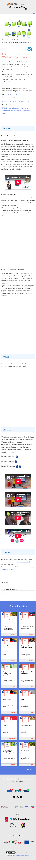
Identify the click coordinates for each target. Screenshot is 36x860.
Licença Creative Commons (22, 855)
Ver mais (29, 769)
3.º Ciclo (4, 108)
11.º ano (27, 101)
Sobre (4, 779)
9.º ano (15, 101)
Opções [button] (6, 583)
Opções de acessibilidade (25, 779)
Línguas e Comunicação (14, 94)
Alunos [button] (6, 594)
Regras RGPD (10, 779)
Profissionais (26, 111)
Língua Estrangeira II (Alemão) (18, 108)
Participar (14, 781)
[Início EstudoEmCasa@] (17, 4)
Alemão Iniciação (15, 111)
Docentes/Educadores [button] (10, 589)
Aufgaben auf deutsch (23, 562)
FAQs (16, 779)
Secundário (5, 111)
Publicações (21, 781)
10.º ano (21, 101)
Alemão (4, 113)
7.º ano (4, 101)
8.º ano (10, 101)
